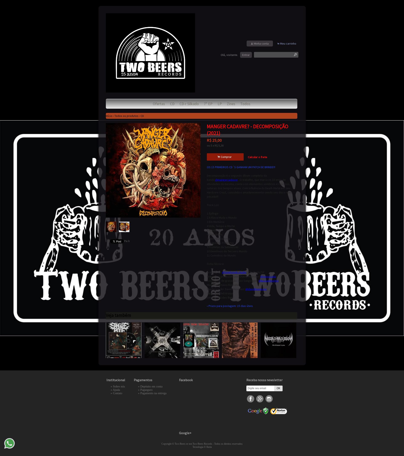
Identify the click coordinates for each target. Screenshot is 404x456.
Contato (117, 393)
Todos (245, 103)
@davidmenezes (256, 289)
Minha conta (261, 43)
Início (109, 116)
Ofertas (159, 103)
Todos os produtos (126, 116)
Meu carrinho (288, 43)
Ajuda (116, 389)
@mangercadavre (226, 180)
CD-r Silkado (189, 103)
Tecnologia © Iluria (202, 446)
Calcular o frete (257, 157)
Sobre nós (119, 386)
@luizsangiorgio (269, 281)
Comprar (225, 157)
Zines (231, 103)
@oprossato (268, 276)
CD (172, 103)
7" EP (208, 103)
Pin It (127, 241)
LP (220, 103)
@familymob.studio (234, 272)
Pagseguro (146, 389)
